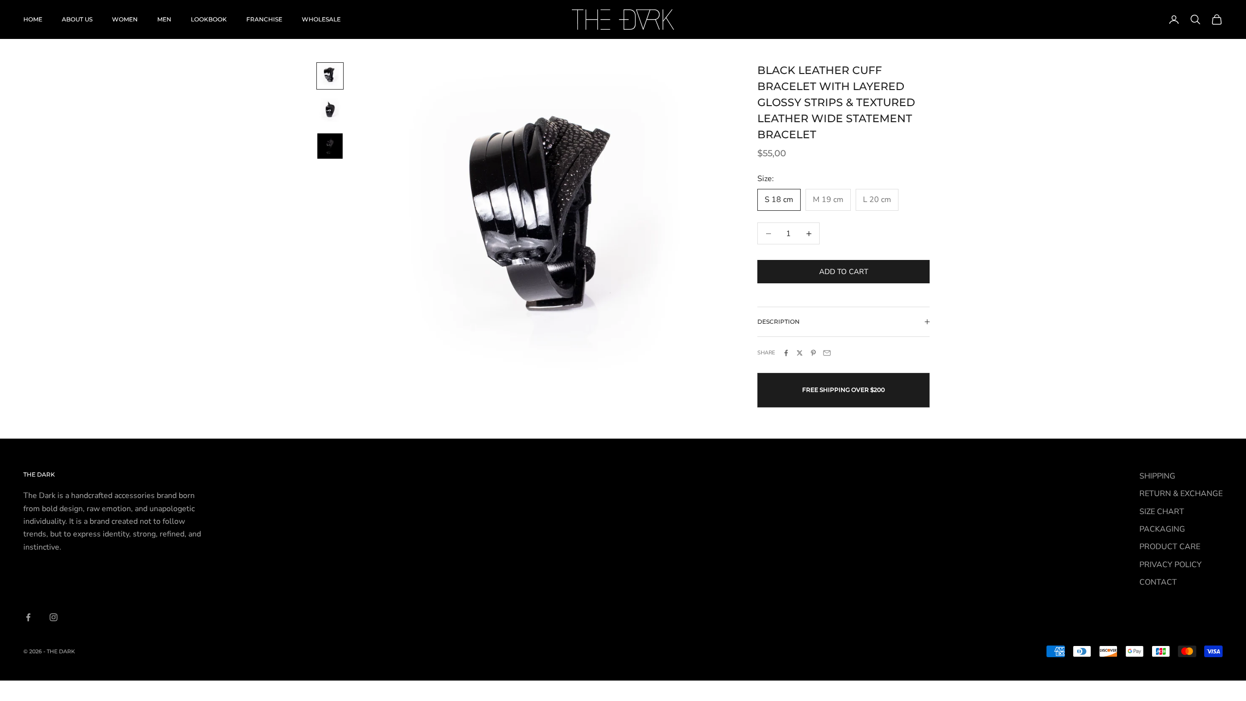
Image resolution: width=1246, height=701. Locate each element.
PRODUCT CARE (1169, 546)
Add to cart (843, 272)
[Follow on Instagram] (53, 617)
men (164, 19)
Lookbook (209, 19)
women (125, 19)
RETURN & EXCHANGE (1181, 493)
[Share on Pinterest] (813, 353)
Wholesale (321, 19)
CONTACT (1158, 582)
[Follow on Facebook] (28, 617)
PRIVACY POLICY (1170, 564)
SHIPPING (1157, 476)
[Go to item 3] (330, 146)
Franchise (264, 19)
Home (32, 19)
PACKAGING (1162, 529)
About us (77, 19)
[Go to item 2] (330, 111)
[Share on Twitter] (800, 353)
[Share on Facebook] (786, 353)
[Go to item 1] (330, 76)
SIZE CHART (1161, 511)
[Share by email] (827, 353)
